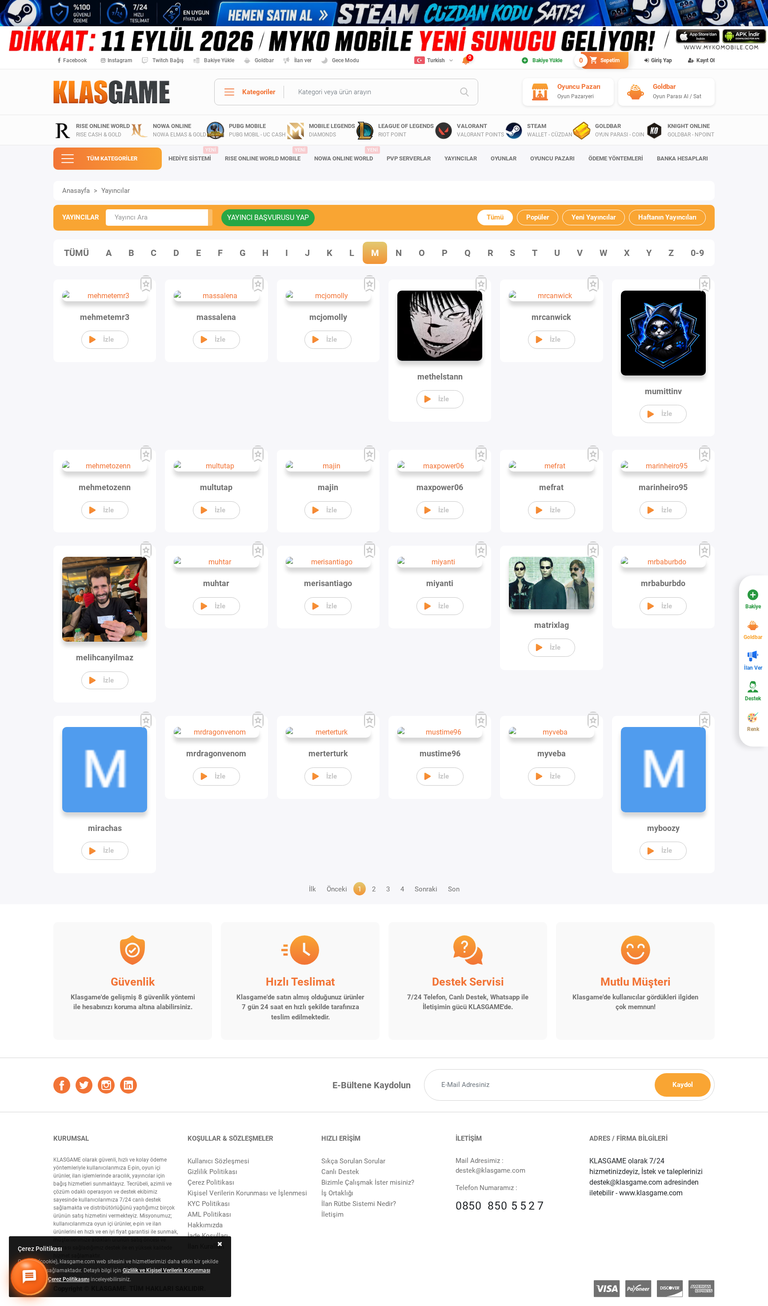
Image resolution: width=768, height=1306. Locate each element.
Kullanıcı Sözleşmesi (218, 1161)
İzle (108, 339)
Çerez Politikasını (68, 1279)
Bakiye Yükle (219, 60)
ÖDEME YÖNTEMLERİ (615, 158)
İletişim (332, 1214)
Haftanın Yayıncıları (667, 217)
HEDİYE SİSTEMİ (192, 155)
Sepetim (600, 60)
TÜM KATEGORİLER (112, 158)
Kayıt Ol (705, 60)
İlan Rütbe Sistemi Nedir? (358, 1204)
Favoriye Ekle (146, 284)
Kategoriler (258, 92)
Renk (753, 729)
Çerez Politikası (211, 1182)
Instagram (120, 60)
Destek (753, 698)
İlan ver (303, 60)
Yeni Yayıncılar (594, 217)
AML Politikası (209, 1214)
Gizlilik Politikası (212, 1172)
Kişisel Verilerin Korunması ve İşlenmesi (247, 1193)
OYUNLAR (503, 158)
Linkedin (128, 1085)
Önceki (337, 889)
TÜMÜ (76, 253)
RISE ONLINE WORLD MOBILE (265, 155)
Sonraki (426, 889)
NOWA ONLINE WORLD (345, 155)
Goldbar (264, 60)
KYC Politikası (209, 1204)
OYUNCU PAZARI (552, 158)
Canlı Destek (340, 1172)
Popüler (537, 217)
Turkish (436, 60)
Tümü (495, 217)
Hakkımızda (205, 1225)
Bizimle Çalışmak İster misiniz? (367, 1182)
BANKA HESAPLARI (682, 158)
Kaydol (682, 1085)
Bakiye (753, 606)
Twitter (84, 1085)
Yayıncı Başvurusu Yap (268, 217)
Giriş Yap (661, 60)
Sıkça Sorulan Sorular (353, 1161)
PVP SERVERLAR (409, 158)
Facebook (75, 60)
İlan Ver (753, 668)
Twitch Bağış (168, 60)
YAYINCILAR (460, 158)
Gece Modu (345, 60)
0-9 (697, 253)
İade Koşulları (208, 1236)
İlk (312, 889)
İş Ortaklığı (337, 1193)
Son (454, 889)
